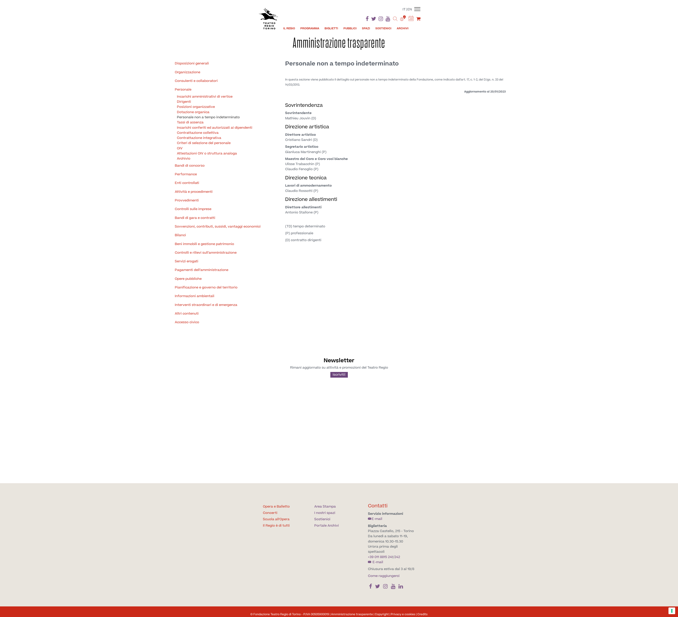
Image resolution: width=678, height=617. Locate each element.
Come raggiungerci (384, 576)
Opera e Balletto (276, 506)
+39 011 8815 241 (380, 557)
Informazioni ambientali (194, 296)
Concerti (270, 513)
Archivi (403, 28)
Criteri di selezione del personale (204, 143)
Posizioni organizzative (196, 107)
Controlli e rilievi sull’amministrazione (206, 252)
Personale (183, 89)
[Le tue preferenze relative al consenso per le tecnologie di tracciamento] (671, 610)
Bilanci (180, 235)
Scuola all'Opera (276, 519)
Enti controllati (187, 183)
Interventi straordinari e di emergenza (206, 305)
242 (397, 557)
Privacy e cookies (403, 614)
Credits (422, 614)
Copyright (382, 614)
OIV (180, 148)
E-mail (377, 519)
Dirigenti (184, 101)
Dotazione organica (193, 112)
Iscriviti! (339, 374)
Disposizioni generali (192, 63)
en (409, 9)
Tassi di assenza (190, 122)
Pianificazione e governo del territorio (206, 287)
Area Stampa (325, 506)
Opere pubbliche (188, 278)
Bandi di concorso (190, 165)
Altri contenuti (187, 313)
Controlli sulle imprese (193, 209)
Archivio (183, 158)
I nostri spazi (324, 513)
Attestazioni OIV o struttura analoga (207, 153)
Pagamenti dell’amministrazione (201, 270)
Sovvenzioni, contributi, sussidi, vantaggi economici (218, 226)
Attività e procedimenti (194, 191)
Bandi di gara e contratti (195, 218)
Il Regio (289, 28)
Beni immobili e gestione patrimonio (204, 244)
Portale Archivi (326, 525)
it (404, 9)
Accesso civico (187, 322)
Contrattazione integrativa (199, 138)
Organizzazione (187, 72)
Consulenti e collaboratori (196, 81)
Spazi (366, 28)
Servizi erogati (186, 261)
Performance (186, 174)
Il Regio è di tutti (276, 525)
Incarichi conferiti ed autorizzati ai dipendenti (214, 127)
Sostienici (383, 28)
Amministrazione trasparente (352, 614)
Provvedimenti (187, 200)
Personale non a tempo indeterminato (208, 117)
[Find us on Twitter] (373, 19)
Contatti (378, 505)
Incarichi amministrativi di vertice (205, 96)
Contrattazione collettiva (198, 132)
